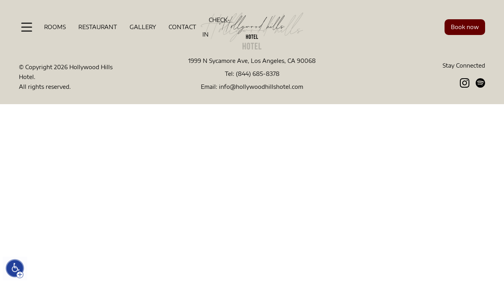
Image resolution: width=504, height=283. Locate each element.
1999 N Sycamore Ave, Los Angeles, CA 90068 (252, 60)
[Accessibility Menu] (15, 268)
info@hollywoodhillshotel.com (261, 86)
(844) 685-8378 (258, 73)
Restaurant (97, 27)
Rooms (55, 27)
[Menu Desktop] (27, 27)
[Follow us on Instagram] (464, 82)
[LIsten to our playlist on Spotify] (480, 82)
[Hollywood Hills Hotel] (252, 26)
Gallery (143, 27)
